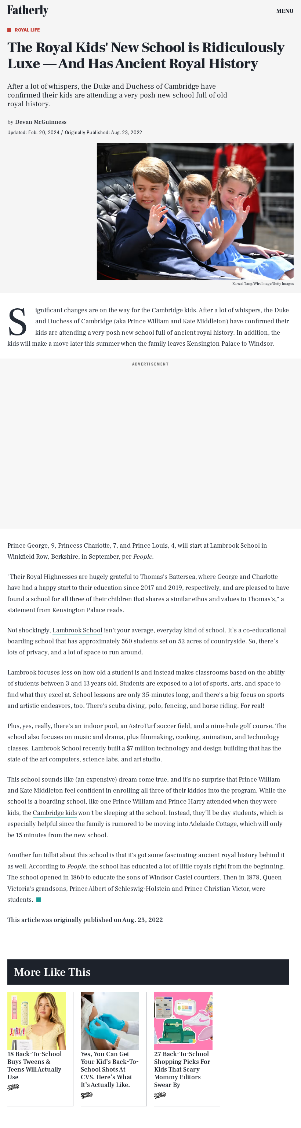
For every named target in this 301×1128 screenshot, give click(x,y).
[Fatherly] (27, 11)
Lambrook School (77, 630)
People (142, 556)
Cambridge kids (55, 813)
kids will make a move (38, 343)
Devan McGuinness (40, 122)
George (37, 545)
